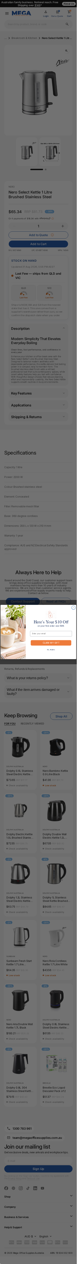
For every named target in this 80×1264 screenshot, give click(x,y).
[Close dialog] (74, 608)
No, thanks (51, 650)
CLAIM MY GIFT (51, 642)
